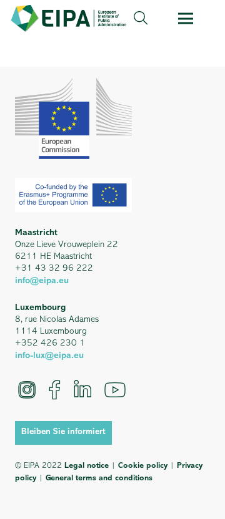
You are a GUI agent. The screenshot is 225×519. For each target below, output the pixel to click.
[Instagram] (27, 390)
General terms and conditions (99, 478)
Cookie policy (143, 466)
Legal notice (86, 466)
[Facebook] (54, 390)
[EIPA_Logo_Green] (68, 18)
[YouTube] (115, 390)
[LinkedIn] (82, 390)
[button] (141, 18)
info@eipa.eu (42, 281)
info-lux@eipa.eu (49, 356)
